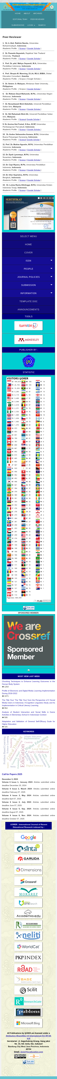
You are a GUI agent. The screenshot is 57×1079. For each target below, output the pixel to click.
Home (18, 13)
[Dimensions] (28, 875)
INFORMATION (28, 293)
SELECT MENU (28, 236)
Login (30, 25)
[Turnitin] (28, 326)
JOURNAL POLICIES (28, 277)
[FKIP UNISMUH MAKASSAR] (28, 361)
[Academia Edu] (28, 918)
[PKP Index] (28, 962)
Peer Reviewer (37, 19)
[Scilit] (28, 995)
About (27, 13)
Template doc (28, 301)
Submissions (18, 25)
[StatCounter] (28, 607)
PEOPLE (28, 269)
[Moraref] (28, 897)
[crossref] (28, 641)
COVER (28, 252)
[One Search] (28, 907)
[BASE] (28, 984)
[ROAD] (28, 973)
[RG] (28, 1006)
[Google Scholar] (28, 842)
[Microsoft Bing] (28, 1028)
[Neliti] (28, 940)
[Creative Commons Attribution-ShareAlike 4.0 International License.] (20, 1058)
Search (41, 25)
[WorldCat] (28, 951)
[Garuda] (28, 864)
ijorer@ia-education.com (32, 1052)
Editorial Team (20, 19)
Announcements (28, 309)
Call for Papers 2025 (12, 774)
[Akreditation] (28, 213)
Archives (37, 13)
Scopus (22, 48)
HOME (28, 244)
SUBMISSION (28, 285)
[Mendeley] (28, 340)
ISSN (28, 261)
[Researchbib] (28, 929)
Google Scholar (33, 48)
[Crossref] (28, 886)
